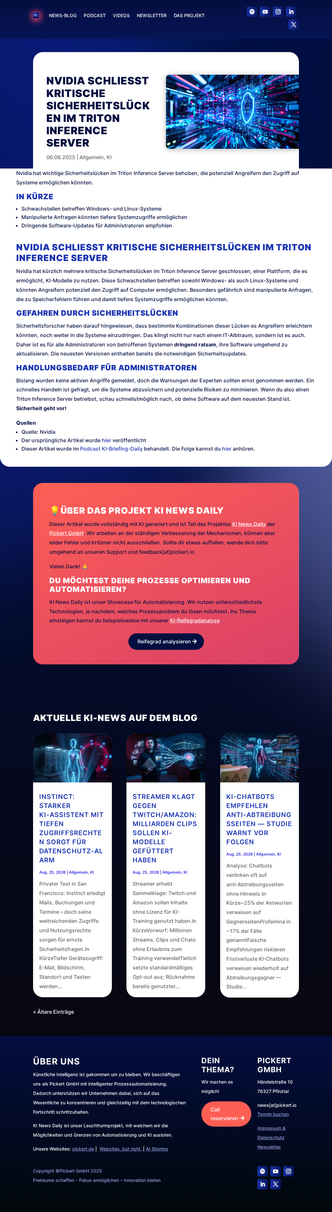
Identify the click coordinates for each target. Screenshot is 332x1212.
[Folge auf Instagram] (278, 11)
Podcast (95, 15)
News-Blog (63, 15)
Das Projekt (189, 15)
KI (109, 157)
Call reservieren (224, 1113)
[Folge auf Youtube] (265, 11)
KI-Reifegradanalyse (195, 620)
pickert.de (83, 1149)
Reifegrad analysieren (164, 641)
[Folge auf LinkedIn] (291, 11)
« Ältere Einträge (53, 1012)
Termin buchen (273, 1114)
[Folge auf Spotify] (252, 11)
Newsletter (152, 15)
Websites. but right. (121, 1149)
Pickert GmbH (66, 533)
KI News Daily (249, 524)
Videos (121, 15)
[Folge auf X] (294, 24)
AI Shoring (157, 1149)
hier (106, 440)
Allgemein (91, 157)
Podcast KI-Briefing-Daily (111, 448)
